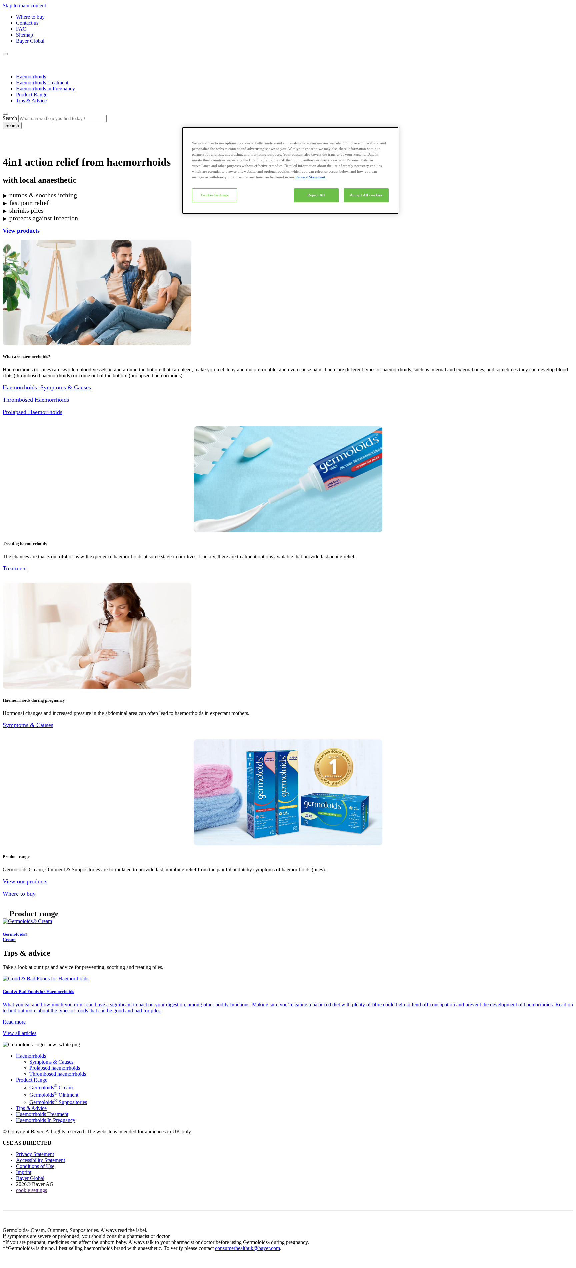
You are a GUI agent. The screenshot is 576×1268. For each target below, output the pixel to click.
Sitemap (24, 35)
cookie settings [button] (31, 1190)
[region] (290, 170)
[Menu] (5, 54)
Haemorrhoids (31, 76)
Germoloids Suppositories (58, 1102)
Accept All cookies (366, 195)
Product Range (31, 94)
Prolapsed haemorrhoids (54, 1068)
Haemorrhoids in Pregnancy (45, 88)
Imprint (23, 1172)
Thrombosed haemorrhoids (57, 1074)
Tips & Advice (31, 100)
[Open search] (5, 114)
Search (10, 118)
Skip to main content (24, 5)
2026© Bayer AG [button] (35, 1184)
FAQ (21, 29)
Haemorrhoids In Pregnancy (45, 1120)
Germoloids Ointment (53, 1095)
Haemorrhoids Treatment (42, 82)
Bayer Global (30, 41)
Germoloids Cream (51, 1087)
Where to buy (30, 17)
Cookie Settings (215, 195)
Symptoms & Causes (51, 1062)
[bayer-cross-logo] (12, 146)
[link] (288, 930)
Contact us (27, 23)
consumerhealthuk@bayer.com (247, 1248)
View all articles (19, 1033)
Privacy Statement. (310, 177)
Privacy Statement (35, 1154)
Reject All (316, 195)
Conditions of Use (35, 1166)
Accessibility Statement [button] (40, 1160)
